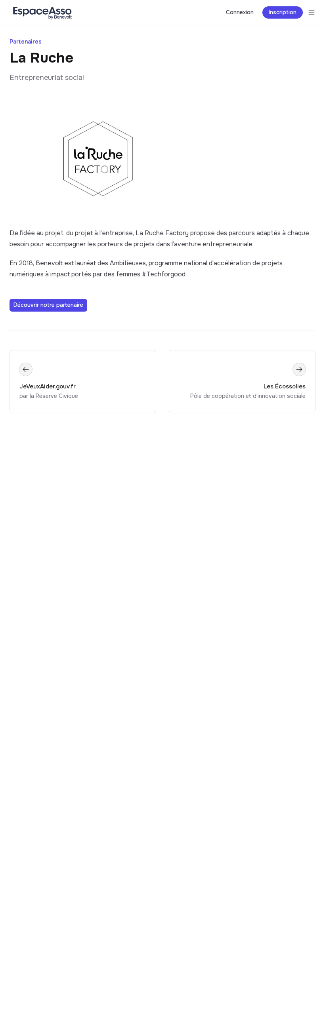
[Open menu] (311, 12)
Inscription (282, 12)
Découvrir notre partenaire (48, 304)
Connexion (240, 12)
